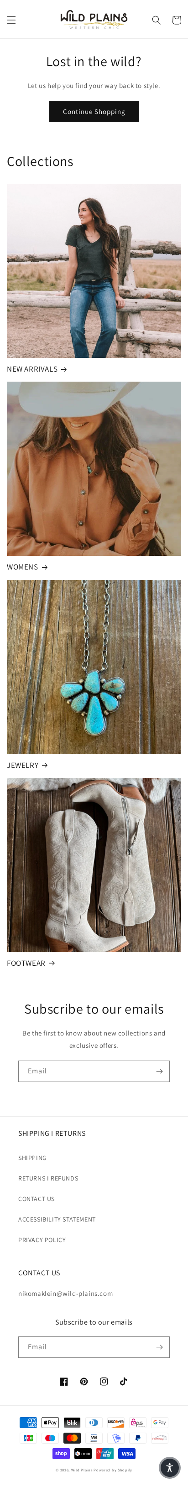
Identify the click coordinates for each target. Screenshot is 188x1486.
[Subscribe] (159, 1071)
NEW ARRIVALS (32, 369)
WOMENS (22, 567)
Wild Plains (82, 1469)
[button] (11, 20)
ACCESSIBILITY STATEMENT (57, 1219)
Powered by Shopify (113, 1469)
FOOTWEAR (26, 963)
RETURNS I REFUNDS (48, 1178)
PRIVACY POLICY (42, 1240)
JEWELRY (22, 765)
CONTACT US (36, 1199)
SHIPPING (32, 1158)
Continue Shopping (94, 111)
